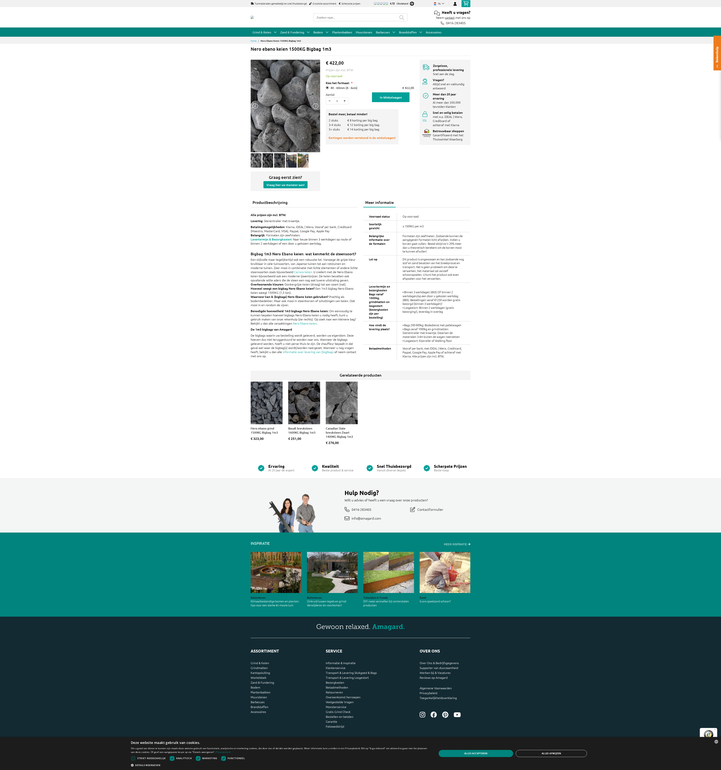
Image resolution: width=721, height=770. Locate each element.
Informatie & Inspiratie (341, 663)
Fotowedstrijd (335, 726)
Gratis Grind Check (338, 712)
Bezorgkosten (335, 682)
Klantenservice (335, 668)
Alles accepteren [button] (475, 753)
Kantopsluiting (260, 673)
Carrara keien (303, 272)
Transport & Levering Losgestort (347, 677)
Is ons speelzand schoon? (435, 601)
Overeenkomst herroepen (343, 697)
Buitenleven (258, 597)
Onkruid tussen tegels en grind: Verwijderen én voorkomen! (327, 603)
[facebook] (434, 714)
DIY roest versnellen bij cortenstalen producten (386, 603)
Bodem (255, 687)
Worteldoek (258, 677)
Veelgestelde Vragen (340, 702)
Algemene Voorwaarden (436, 688)
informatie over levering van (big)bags (308, 352)
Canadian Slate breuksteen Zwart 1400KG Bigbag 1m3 (339, 432)
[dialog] (360, 753)
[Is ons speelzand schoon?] (445, 572)
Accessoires (258, 712)
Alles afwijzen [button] (551, 753)
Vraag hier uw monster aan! (285, 185)
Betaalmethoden (337, 687)
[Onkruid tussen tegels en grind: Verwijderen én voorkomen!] (332, 572)
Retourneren (334, 692)
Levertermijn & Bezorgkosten (271, 239)
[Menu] (715, 730)
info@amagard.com (366, 518)
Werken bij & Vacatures (435, 673)
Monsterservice (336, 707)
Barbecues (258, 702)
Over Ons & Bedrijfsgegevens (439, 663)
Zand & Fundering (262, 682)
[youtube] (457, 714)
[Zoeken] (401, 17)
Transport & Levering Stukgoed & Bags (351, 673)
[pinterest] (445, 714)
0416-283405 (456, 23)
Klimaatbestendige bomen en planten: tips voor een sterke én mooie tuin (275, 603)
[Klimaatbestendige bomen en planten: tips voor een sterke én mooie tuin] (276, 572)
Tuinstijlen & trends (375, 597)
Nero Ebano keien (305, 323)
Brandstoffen (259, 707)
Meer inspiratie (456, 544)
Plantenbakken (260, 692)
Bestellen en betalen (339, 716)
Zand (423, 597)
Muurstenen (259, 697)
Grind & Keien (260, 663)
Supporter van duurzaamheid (439, 668)
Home (254, 40)
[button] (279, 765)
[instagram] (422, 714)
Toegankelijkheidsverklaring (438, 698)
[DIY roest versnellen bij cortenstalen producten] (388, 572)
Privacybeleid (428, 693)
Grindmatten (259, 668)
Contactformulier (430, 509)
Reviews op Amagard (434, 677)
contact (450, 17)
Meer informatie (379, 202)
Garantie (331, 721)
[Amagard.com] (252, 17)
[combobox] (355, 17)
